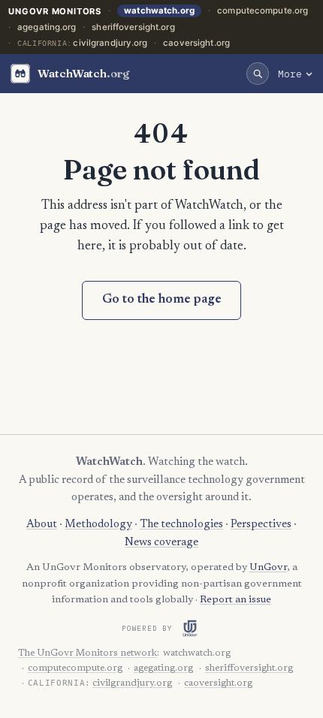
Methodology (98, 524)
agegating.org (47, 27)
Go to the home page (162, 300)
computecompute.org (262, 10)
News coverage (161, 542)
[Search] (257, 73)
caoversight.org (196, 43)
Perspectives (261, 524)
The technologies (181, 524)
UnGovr (268, 568)
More (290, 74)
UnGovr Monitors (54, 11)
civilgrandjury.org (110, 43)
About (41, 524)
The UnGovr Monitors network (87, 653)
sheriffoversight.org (133, 27)
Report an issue (235, 600)
